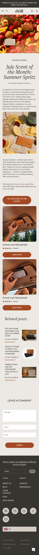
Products (23, 478)
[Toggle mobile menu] (2, 11)
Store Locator (7, 492)
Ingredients (25, 487)
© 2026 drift (7, 548)
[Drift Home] (19, 11)
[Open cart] (32, 11)
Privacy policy (25, 544)
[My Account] (37, 11)
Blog (5, 487)
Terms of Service (8, 540)
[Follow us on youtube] (6, 519)
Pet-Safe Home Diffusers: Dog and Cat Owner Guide (12, 332)
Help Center (8, 500)
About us (7, 483)
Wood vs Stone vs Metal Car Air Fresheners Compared (12, 350)
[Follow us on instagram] (15, 511)
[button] (7, 248)
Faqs (5, 497)
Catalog (23, 483)
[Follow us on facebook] (24, 511)
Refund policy (25, 540)
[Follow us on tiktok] (33, 511)
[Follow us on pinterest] (6, 511)
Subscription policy (9, 544)
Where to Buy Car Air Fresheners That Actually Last (11, 369)
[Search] (7, 11)
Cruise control (19, 60)
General (5, 478)
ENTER (32, 471)
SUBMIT (19, 445)
